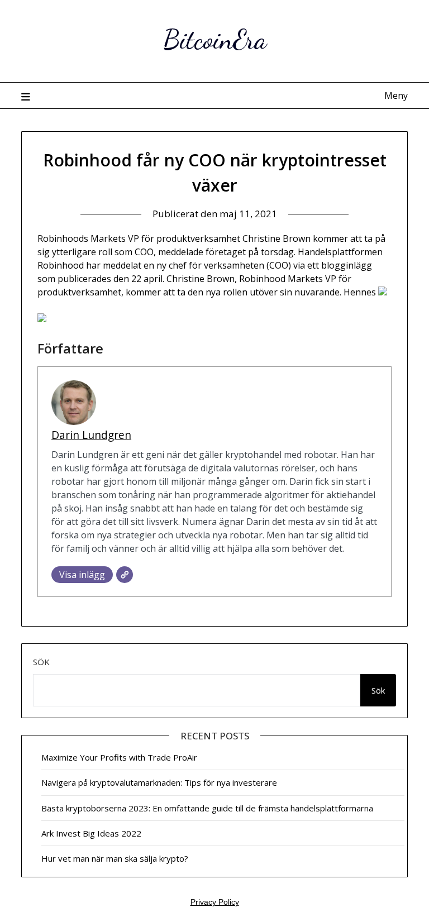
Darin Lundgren (91, 434)
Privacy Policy (214, 901)
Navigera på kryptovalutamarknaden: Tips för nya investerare (159, 782)
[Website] (124, 574)
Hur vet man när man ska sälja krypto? (114, 858)
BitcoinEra (214, 39)
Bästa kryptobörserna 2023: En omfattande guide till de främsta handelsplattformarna (207, 808)
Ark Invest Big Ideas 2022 (91, 833)
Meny (395, 95)
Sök (41, 661)
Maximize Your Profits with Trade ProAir (119, 757)
